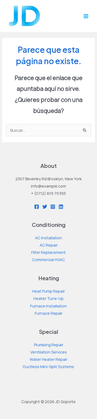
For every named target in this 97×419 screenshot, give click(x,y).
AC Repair (49, 245)
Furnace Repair (49, 313)
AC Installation (48, 237)
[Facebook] (36, 206)
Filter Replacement (48, 252)
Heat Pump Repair (48, 291)
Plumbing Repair (48, 344)
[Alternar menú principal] (86, 16)
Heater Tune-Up (48, 298)
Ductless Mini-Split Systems (48, 366)
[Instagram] (52, 206)
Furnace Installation (48, 306)
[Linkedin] (60, 206)
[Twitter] (44, 206)
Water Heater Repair (48, 359)
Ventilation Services (48, 352)
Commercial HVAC (48, 259)
